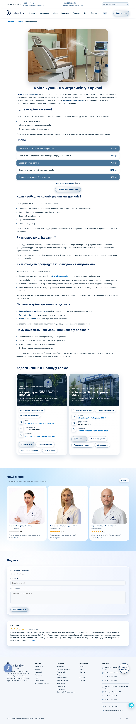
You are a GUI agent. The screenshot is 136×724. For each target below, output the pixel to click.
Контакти (82, 675)
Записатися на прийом (68, 189)
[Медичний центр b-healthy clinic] (16, 13)
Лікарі (55, 13)
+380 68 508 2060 (48, 436)
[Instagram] (127, 718)
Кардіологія (61, 683)
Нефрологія (61, 689)
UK (105, 13)
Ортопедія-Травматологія (66, 692)
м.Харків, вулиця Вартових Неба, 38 (33, 5)
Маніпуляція (39, 675)
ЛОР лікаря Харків (60, 276)
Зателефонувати (45, 444)
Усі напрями (61, 666)
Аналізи (32, 13)
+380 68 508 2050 (100, 431)
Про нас (94, 13)
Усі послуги (39, 666)
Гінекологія (61, 675)
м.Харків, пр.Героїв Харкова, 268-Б (73, 5)
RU (109, 13)
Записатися (121, 13)
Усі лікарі (124, 480)
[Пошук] (127, 4)
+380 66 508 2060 (30, 3)
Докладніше (50, 450)
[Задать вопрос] (131, 705)
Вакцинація (44, 13)
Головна (10, 21)
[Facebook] (121, 718)
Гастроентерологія (63, 669)
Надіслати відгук (19, 609)
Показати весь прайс (68, 183)
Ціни (86, 13)
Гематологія (61, 672)
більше (32, 640)
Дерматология (62, 678)
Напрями (65, 13)
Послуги (76, 13)
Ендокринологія (62, 680)
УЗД (36, 678)
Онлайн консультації (42, 683)
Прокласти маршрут (30, 450)
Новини (82, 680)
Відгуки (82, 672)
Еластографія (39, 680)
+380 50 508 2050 (69, 3)
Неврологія (61, 686)
